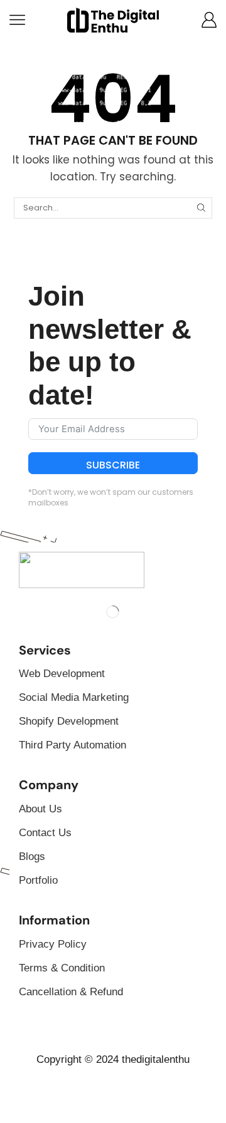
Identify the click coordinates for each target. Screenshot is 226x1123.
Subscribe (113, 465)
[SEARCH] (201, 208)
